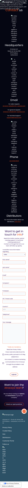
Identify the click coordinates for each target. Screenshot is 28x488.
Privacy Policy (17, 349)
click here (18, 222)
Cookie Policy (7, 431)
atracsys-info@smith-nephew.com (14, 112)
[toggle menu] (24, 2)
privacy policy (9, 354)
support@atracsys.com (14, 117)
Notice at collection (8, 486)
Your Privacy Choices (12, 483)
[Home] (7, 2)
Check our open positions (14, 404)
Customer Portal (8, 441)
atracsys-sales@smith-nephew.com (14, 106)
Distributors (6, 437)
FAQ (3, 434)
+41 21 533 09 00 (14, 161)
